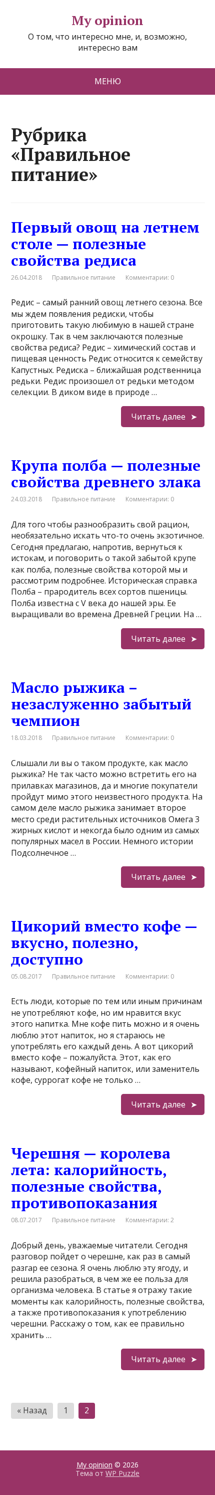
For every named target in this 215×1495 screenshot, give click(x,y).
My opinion (108, 20)
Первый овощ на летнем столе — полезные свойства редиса (105, 243)
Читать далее (158, 416)
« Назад (32, 1410)
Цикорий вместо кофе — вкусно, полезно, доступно (104, 942)
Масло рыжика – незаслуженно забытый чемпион (101, 703)
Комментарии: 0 (150, 277)
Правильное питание (84, 277)
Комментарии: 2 (150, 1220)
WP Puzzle (123, 1473)
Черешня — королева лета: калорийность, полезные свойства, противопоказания (90, 1178)
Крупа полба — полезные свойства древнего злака (106, 473)
